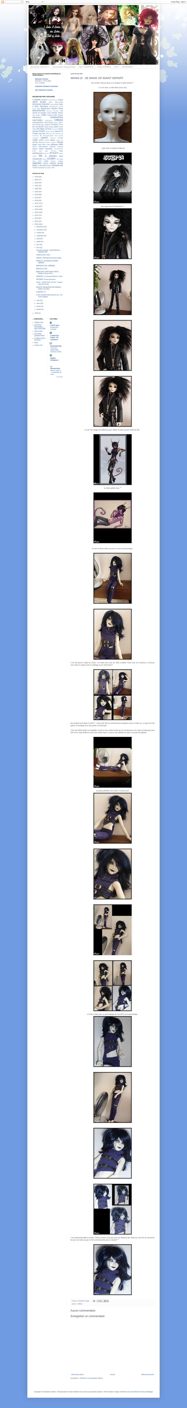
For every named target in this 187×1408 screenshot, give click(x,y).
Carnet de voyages (39, 113)
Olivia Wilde (43, 151)
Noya (36, 342)
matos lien (59, 140)
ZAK (46, 167)
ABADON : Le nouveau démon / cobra (49, 276)
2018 (37, 200)
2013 (37, 215)
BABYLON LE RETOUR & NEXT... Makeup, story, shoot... (48, 272)
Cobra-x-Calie (52, 115)
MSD (61, 144)
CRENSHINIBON (37, 122)
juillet (39, 241)
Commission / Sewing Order (64, 67)
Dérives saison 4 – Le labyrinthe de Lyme (55, 372)
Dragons (47, 124)
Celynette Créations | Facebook (46, 86)
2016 (37, 206)
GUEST (42, 131)
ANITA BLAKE (39, 102)
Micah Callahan (51, 142)
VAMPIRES (36, 163)
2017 (37, 203)
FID (38, 129)
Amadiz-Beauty (52, 100)
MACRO (47, 140)
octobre (39, 233)
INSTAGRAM (127, 67)
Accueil (112, 1374)
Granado (35, 131)
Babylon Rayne (57, 108)
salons (61, 153)
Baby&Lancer (46, 108)
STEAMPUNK (37, 159)
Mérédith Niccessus (38, 142)
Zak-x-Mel (51, 167)
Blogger (150, 1392)
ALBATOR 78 (40, 292)
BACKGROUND (38, 111)
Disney (56, 122)
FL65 (49, 129)
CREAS (79, 1304)
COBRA (43, 115)
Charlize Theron (57, 113)
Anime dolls (38, 331)
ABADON (44, 100)
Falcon (34, 129)
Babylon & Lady (41, 268)
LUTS (41, 140)
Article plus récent (77, 1374)
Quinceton (46, 153)
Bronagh (55, 110)
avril (38, 300)
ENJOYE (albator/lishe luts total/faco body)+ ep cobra (48, 288)
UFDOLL (53, 161)
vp (38, 165)
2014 (37, 212)
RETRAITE (54, 153)
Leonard (60, 138)
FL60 (45, 129)
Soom (61, 156)
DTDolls (61, 124)
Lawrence (53, 138)
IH (62, 131)
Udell (46, 161)
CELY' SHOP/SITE (86, 67)
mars (38, 303)
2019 (37, 197)
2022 (37, 188)
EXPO (56, 127)
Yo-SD (34, 168)
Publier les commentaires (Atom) (91, 1378)
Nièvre (41, 149)
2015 (37, 209)
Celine (49, 113)
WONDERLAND (57, 165)
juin (38, 245)
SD (40, 155)
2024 (37, 183)
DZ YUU (35, 127)
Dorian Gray (40, 124)
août (38, 239)
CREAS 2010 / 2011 (43, 255)
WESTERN (43, 165)
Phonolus (53, 151)
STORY (51, 158)
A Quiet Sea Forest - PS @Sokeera (54, 337)
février (39, 306)
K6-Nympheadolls (48, 135)
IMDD (47, 133)
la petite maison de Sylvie (39, 339)
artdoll (52, 104)
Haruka (52, 131)
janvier (39, 309)
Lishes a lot (38, 345)
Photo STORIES (104, 67)
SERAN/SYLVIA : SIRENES (45, 266)
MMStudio (54, 144)
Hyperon (58, 131)
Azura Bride (36, 108)
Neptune (35, 149)
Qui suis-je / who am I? (39, 67)
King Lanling (59, 135)
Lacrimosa (35, 138)
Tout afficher (59, 377)
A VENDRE (36, 100)
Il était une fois (38, 133)
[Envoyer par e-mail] (98, 1301)
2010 (37, 224)
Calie (61, 110)
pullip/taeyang (37, 153)
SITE (116, 67)
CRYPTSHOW (48, 122)
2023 (37, 186)
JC (41, 135)
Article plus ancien (147, 1374)
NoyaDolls (49, 149)
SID (46, 156)
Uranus (60, 161)
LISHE (35, 140)
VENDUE (45, 163)
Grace (61, 129)
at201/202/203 (53, 106)
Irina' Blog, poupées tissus (39, 334)
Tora (33, 161)
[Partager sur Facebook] (105, 1301)
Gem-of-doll (55, 129)
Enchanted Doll (55, 346)
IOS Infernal (56, 133)
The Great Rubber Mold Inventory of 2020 (55, 350)
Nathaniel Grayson (56, 146)
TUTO (40, 161)
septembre (40, 236)
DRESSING (54, 124)
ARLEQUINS (36, 104)
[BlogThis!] (100, 1301)
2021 (37, 192)
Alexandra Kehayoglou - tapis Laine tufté (39, 326)
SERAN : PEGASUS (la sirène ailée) (48, 258)
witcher (49, 165)
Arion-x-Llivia (59, 102)
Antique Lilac (38, 322)
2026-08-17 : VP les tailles (43, 81)
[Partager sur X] (103, 1301)
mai (38, 247)
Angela (60, 100)
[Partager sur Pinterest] (107, 1301)
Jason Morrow (134, 1392)
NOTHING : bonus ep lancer (46, 279)
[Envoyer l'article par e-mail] (93, 1301)
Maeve (52, 140)
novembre (40, 230)
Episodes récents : (42, 79)
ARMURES (46, 104)
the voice (60, 159)
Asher (56, 104)
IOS (51, 133)
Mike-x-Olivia (46, 144)
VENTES (53, 163)
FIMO (42, 129)
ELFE (41, 127)
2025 (37, 180)
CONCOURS (48, 120)
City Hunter (36, 115)
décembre (40, 227)
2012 (37, 218)
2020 (37, 194)
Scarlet (34, 156)
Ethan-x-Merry (48, 127)
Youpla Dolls (41, 167)
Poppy (61, 151)
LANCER (44, 138)
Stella (44, 159)
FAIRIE (61, 127)
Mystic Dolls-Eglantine (40, 146)
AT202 (61, 106)
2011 (37, 221)
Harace (48, 131)
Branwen (49, 110)
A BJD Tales (54, 325)
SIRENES (53, 156)
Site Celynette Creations (44, 90)
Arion (50, 102)
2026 (37, 177)
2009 (37, 313)
